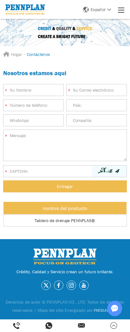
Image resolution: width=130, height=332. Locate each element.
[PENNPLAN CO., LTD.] (25, 9)
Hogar (16, 54)
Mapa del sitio (50, 310)
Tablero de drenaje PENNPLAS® (65, 220)
